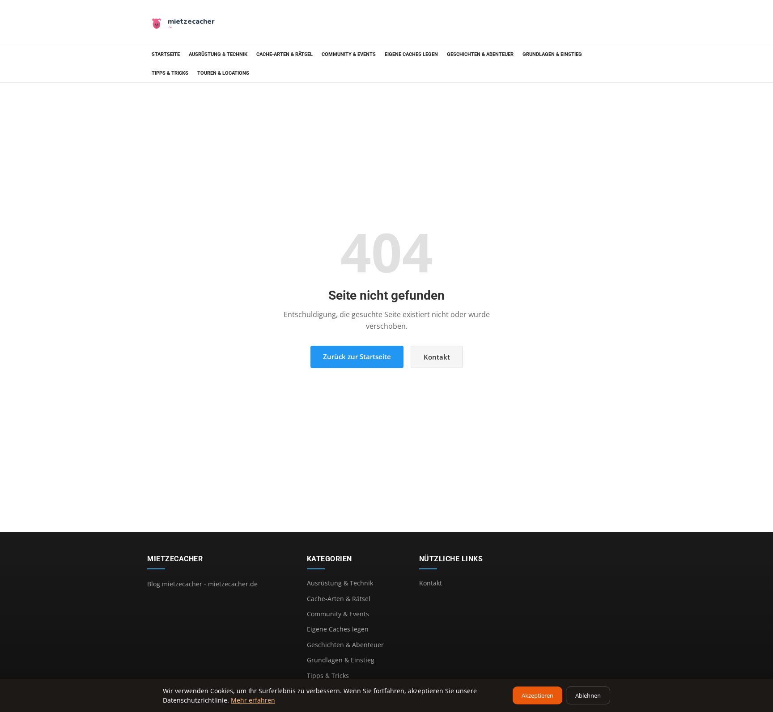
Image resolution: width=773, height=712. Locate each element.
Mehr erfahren (253, 700)
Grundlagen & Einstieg (552, 54)
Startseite (166, 54)
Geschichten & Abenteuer (480, 54)
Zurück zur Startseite (357, 356)
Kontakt (437, 356)
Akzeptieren (537, 695)
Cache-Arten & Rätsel (284, 54)
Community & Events (349, 54)
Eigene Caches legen (411, 54)
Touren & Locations (223, 73)
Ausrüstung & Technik (218, 54)
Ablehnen (588, 695)
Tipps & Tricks (170, 73)
